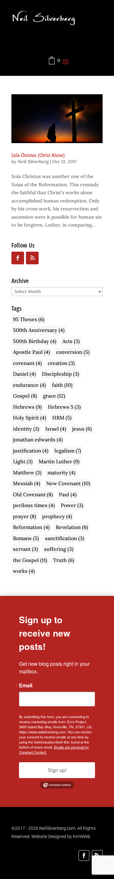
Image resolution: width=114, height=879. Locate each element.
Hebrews (27, 407)
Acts (71, 341)
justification (30, 450)
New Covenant (68, 483)
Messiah (26, 483)
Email (25, 685)
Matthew (27, 472)
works (24, 571)
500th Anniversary (39, 330)
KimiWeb (81, 836)
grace (54, 396)
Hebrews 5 (64, 407)
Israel (55, 429)
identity (26, 429)
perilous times (34, 505)
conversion (73, 352)
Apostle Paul (31, 352)
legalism (67, 450)
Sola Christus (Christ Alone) (38, 155)
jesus (82, 429)
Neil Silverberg (33, 161)
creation (61, 363)
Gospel (25, 396)
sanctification (64, 538)
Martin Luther (59, 461)
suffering (58, 549)
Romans (26, 538)
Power (72, 505)
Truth (63, 560)
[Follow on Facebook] (84, 855)
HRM (62, 417)
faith (62, 385)
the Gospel (30, 560)
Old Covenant (33, 494)
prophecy (57, 516)
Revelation (72, 527)
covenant (27, 363)
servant (25, 549)
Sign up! (57, 770)
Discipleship (60, 374)
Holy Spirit (29, 417)
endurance (29, 385)
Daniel (24, 374)
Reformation (31, 527)
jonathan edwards (38, 439)
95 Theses (28, 319)
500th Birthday (34, 341)
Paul (68, 494)
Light (23, 461)
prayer (24, 516)
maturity (61, 472)
